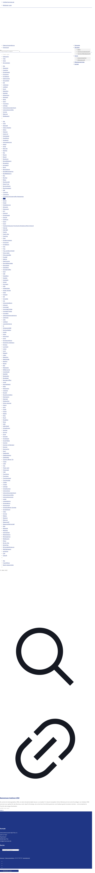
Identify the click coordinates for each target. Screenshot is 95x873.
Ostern (5, 405)
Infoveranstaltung (7, 303)
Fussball (5, 257)
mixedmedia (6, 372)
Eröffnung (5, 219)
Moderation (6, 376)
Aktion (4, 130)
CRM (4, 198)
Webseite (5, 528)
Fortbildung (6, 76)
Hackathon (6, 276)
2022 (4, 123)
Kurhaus (5, 344)
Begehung (5, 159)
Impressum (6, 47)
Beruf (4, 167)
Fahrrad (5, 228)
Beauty (5, 157)
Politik (4, 409)
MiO (4, 365)
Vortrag (5, 112)
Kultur (4, 334)
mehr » (2, 810)
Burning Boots (6, 186)
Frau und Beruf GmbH (8, 251)
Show (4, 434)
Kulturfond (6, 336)
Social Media (6, 440)
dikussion (5, 207)
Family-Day (6, 234)
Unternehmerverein (8, 497)
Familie (5, 232)
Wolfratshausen (7, 549)
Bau (4, 152)
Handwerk (5, 280)
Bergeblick (6, 163)
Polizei (5, 411)
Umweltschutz (6, 488)
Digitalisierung (7, 205)
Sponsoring (6, 449)
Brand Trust (6, 184)
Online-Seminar (7, 403)
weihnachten (6, 532)
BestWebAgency (7, 173)
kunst (4, 338)
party (4, 407)
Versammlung (6, 509)
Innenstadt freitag (7, 309)
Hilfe (4, 286)
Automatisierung (7, 142)
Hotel (4, 292)
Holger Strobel (7, 290)
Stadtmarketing (7, 455)
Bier (4, 175)
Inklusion (5, 305)
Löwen (4, 349)
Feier (4, 238)
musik (4, 382)
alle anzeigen (6, 63)
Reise (4, 422)
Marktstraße (6, 359)
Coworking (6, 194)
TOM (4, 472)
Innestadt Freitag (7, 311)
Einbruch (5, 213)
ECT (4, 211)
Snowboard (6, 438)
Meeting (5, 361)
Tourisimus (6, 474)
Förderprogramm (7, 240)
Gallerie (5, 259)
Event (4, 223)
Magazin (5, 353)
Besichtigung (6, 169)
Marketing (5, 91)
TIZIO (4, 463)
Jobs (4, 319)
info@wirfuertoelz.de (8, 2)
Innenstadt (6, 307)
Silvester (5, 436)
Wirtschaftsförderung (8, 547)
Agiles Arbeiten (7, 127)
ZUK (4, 553)
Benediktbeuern (7, 161)
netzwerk (5, 390)
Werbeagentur (6, 536)
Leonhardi (5, 347)
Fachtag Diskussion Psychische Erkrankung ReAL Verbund (18, 226)
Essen (4, 221)
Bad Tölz (5, 148)
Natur (4, 386)
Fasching (5, 236)
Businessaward (7, 188)
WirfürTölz (5, 545)
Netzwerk (5, 97)
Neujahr (5, 392)
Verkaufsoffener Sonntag (9, 507)
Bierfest (5, 178)
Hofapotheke (6, 288)
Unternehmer (6, 491)
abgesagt (5, 125)
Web (4, 526)
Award (4, 144)
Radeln (5, 413)
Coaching (5, 70)
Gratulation (6, 267)
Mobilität (5, 93)
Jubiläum (5, 87)
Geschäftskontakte (8, 263)
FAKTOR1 (5, 230)
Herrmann (5, 284)
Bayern (5, 155)
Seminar (5, 430)
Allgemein (5, 68)
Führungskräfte (7, 255)
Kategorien (6, 56)
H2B (4, 274)
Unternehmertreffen (8, 110)
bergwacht (6, 165)
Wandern (5, 518)
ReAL (4, 415)
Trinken (5, 484)
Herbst (5, 282)
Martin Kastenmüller (8, 565)
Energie (5, 217)
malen (4, 355)
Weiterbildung (6, 534)
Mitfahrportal (6, 370)
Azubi (4, 146)
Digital (4, 203)
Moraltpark (6, 378)
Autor (4, 60)
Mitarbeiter (6, 367)
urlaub (4, 499)
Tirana (4, 461)
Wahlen (5, 516)
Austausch (5, 140)
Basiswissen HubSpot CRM (9, 798)
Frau (4, 248)
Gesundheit (6, 80)
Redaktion (5, 420)
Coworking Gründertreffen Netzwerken (13, 196)
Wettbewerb (6, 116)
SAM (4, 424)
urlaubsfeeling (7, 501)
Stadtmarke (6, 453)
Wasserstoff (6, 522)
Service (5, 432)
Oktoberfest (6, 401)
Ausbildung (6, 138)
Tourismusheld (7, 478)
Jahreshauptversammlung (10, 315)
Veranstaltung (6, 503)
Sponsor (5, 447)
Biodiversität (6, 182)
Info (4, 301)
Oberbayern (6, 397)
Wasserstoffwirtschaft (8, 524)
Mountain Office (7, 380)
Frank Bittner (6, 563)
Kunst (4, 89)
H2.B (4, 271)
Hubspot (5, 294)
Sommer (5, 443)
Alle (4, 66)
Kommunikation (7, 330)
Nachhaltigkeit (6, 384)
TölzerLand (6, 470)
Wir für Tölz (6, 543)
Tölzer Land (6, 468)
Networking (6, 95)
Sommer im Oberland (8, 445)
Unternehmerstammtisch (9, 108)
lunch (4, 351)
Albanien (5, 132)
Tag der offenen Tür (8, 459)
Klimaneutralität (7, 328)
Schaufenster (6, 428)
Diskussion (6, 209)
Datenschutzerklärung (9, 45)
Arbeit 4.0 (5, 134)
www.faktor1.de (26, 858)
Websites (5, 530)
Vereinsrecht (6, 505)
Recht (4, 418)
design (5, 200)
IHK (4, 82)
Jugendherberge (7, 324)
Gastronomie (6, 78)
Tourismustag (6, 480)
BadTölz (5, 150)
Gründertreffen (7, 269)
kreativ (5, 332)
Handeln (5, 278)
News (4, 99)
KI (3, 326)
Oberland (5, 399)
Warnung (5, 114)
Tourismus (6, 103)
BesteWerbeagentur (8, 171)
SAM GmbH (6, 426)
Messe (4, 363)
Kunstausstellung (7, 340)
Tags (4, 58)
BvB (4, 190)
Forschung (6, 74)
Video (4, 511)
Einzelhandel (6, 72)
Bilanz (4, 180)
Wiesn (4, 541)
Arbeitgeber (6, 136)
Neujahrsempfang (7, 395)
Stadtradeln (6, 457)
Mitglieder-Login (7, 5)
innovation (5, 313)
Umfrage (5, 105)
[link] (19, 51)
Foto (4, 246)
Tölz (4, 465)
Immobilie (5, 299)
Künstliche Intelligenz (8, 342)
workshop (5, 551)
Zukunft (5, 555)
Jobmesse (5, 85)
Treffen (5, 482)
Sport (4, 101)
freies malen (6, 253)
